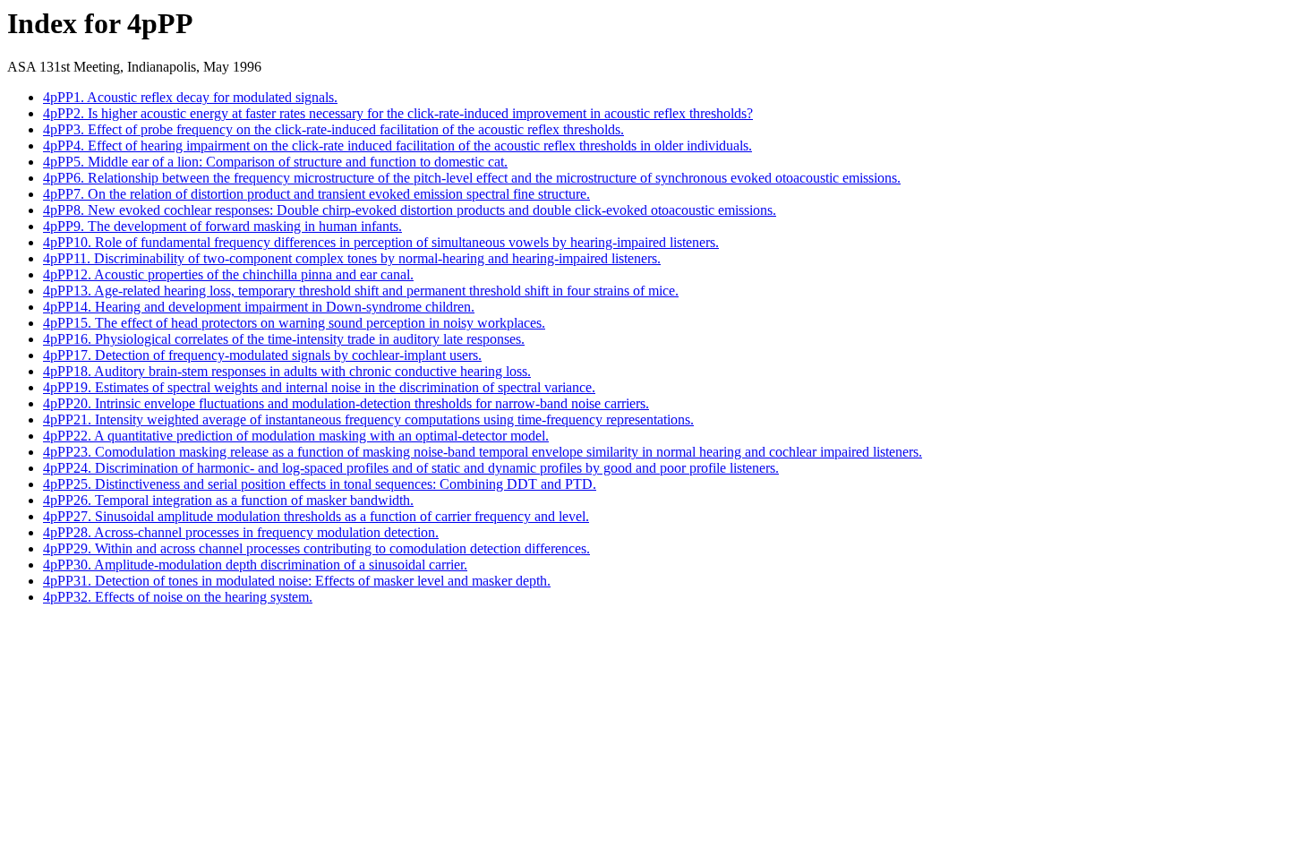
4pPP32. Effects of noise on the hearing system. (177, 596)
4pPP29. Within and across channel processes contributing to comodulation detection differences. (316, 548)
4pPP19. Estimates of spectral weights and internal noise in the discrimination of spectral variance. (319, 387)
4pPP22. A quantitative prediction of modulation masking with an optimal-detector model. (296, 435)
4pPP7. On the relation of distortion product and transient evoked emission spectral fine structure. (316, 193)
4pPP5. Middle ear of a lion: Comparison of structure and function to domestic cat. (275, 161)
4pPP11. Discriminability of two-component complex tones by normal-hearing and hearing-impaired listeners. (352, 258)
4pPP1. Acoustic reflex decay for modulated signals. (190, 97)
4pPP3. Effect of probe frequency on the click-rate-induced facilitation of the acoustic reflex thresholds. (333, 129)
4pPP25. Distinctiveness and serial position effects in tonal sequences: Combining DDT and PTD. (319, 484)
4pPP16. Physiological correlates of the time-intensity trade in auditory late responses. (284, 339)
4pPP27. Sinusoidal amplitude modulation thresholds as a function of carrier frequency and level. (316, 516)
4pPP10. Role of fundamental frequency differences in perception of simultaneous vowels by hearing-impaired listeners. (381, 242)
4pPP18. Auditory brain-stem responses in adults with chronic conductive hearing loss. (287, 371)
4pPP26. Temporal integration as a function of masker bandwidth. (228, 500)
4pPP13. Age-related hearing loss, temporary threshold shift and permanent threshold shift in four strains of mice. (361, 290)
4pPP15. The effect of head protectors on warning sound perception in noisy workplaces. (294, 322)
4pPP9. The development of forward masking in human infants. (222, 226)
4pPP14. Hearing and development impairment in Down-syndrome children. (258, 306)
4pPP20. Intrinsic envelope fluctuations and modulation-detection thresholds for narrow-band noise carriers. (346, 403)
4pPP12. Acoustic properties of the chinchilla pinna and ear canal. (228, 274)
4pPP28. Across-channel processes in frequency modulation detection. (241, 532)
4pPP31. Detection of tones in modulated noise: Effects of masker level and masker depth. (297, 580)
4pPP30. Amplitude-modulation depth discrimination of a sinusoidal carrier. (255, 564)
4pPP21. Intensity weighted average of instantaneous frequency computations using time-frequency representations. (368, 419)
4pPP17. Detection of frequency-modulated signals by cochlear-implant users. (262, 355)
